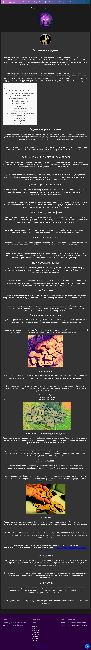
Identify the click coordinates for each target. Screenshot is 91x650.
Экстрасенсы (78, 2)
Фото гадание (9, 2)
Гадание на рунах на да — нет (22, 109)
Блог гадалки (63, 2)
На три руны (20, 123)
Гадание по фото (53, 2)
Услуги (36, 2)
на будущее (20, 106)
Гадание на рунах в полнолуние (20, 96)
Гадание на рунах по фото (20, 98)
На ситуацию (20, 121)
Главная (19, 2)
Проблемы (71, 2)
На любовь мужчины (20, 101)
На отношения (22, 111)
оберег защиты (20, 116)
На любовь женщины (20, 103)
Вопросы (30, 2)
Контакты (85, 2)
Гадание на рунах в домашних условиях (20, 93)
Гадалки (25, 2)
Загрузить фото (43, 2)
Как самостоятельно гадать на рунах (22, 113)
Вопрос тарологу (42, 647)
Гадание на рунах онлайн (20, 90)
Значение (21, 118)
